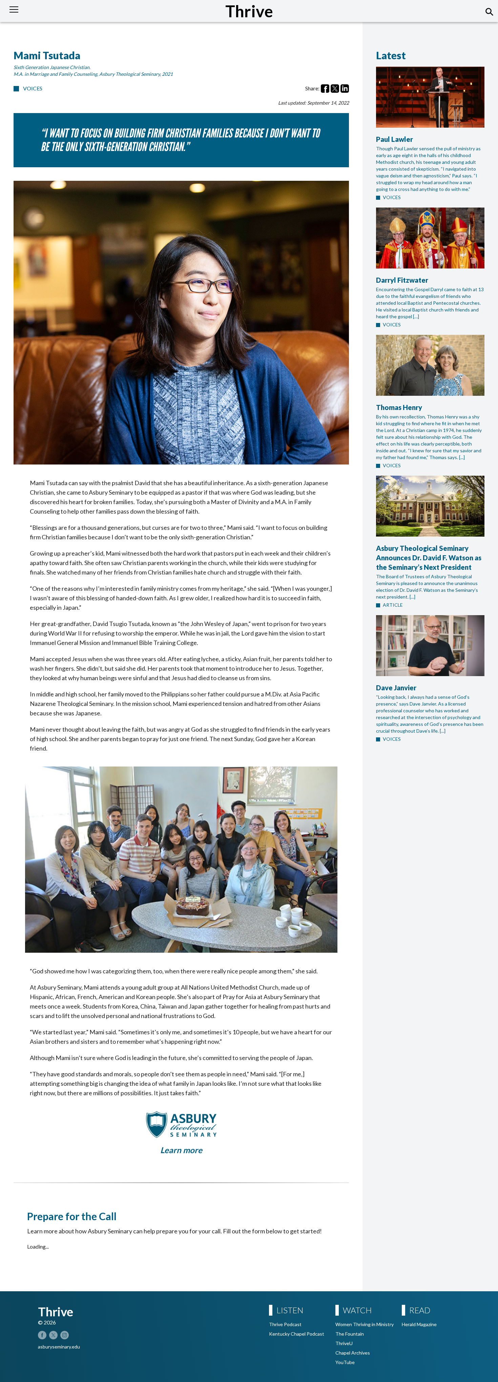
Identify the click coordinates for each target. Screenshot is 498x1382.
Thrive (249, 11)
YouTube (345, 1362)
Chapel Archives (352, 1353)
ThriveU (344, 1343)
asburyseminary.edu (59, 1346)
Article (393, 605)
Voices (32, 88)
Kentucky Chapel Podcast (296, 1334)
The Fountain (349, 1334)
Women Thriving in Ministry (364, 1324)
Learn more (181, 1150)
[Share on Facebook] (325, 88)
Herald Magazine (419, 1324)
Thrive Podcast (285, 1324)
